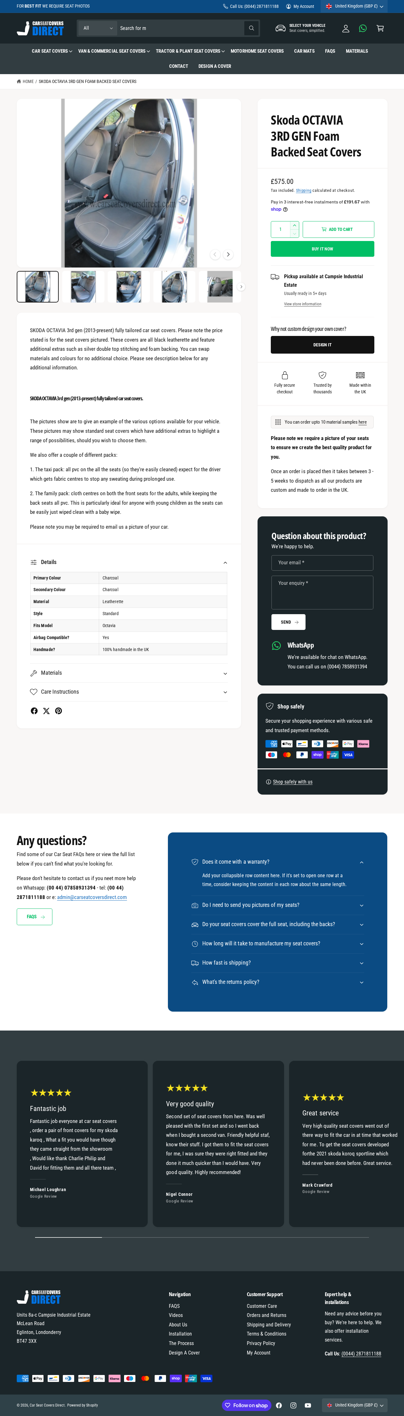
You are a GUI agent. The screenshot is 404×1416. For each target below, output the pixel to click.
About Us (178, 1325)
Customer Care (262, 1306)
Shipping (304, 190)
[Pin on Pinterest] (58, 711)
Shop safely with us (292, 782)
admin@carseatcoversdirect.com (92, 897)
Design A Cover (184, 1353)
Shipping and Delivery (269, 1325)
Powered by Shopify (82, 1405)
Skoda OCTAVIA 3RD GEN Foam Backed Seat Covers (88, 81)
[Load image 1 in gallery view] (38, 287)
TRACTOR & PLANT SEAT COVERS (188, 51)
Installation (180, 1334)
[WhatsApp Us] (363, 28)
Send (286, 622)
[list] (202, 1145)
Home (28, 81)
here (363, 422)
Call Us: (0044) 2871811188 (254, 6)
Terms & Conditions (266, 1334)
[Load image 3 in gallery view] (129, 287)
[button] (380, 28)
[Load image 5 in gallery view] (220, 287)
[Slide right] (228, 255)
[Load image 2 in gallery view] (83, 287)
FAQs (32, 917)
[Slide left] (215, 255)
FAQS (174, 1306)
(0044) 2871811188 (361, 1354)
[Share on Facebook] (34, 711)
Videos (176, 1315)
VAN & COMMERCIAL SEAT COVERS (111, 51)
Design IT (322, 344)
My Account (304, 6)
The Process (181, 1343)
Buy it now (322, 248)
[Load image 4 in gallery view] (174, 287)
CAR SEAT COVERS (50, 51)
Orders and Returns (266, 1315)
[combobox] (189, 28)
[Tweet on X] (46, 711)
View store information (302, 304)
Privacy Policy (261, 1343)
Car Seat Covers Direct (47, 1405)
